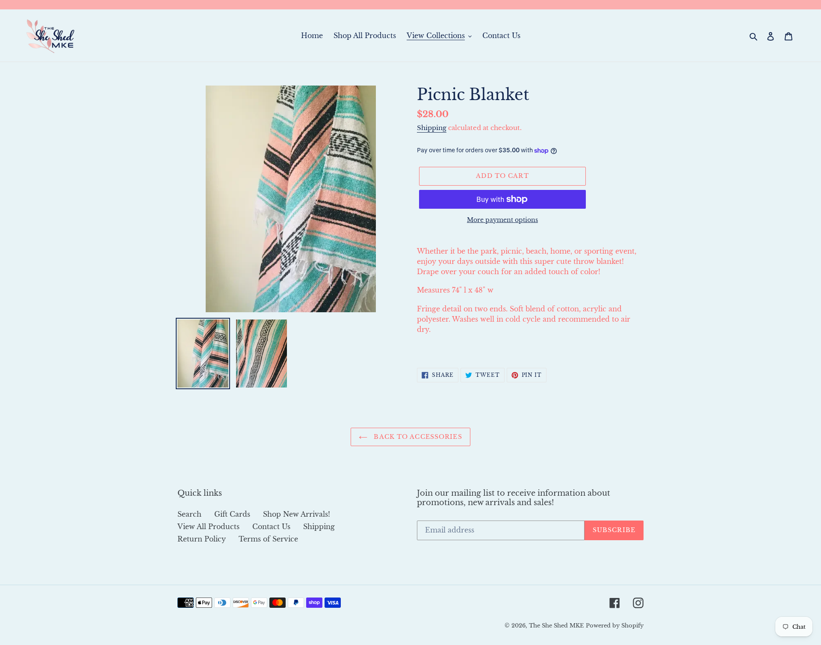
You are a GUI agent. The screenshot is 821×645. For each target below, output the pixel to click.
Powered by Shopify (615, 625)
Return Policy (201, 539)
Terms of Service (268, 539)
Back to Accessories (417, 437)
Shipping (431, 128)
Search (189, 514)
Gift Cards (232, 514)
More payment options (502, 220)
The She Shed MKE (556, 625)
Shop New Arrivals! (296, 514)
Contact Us (271, 526)
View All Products (208, 526)
